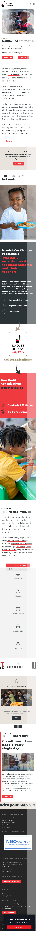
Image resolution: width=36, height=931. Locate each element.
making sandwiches (16, 541)
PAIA (3, 893)
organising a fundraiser (21, 544)
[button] (33, 4)
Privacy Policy (6, 896)
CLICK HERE (19, 927)
